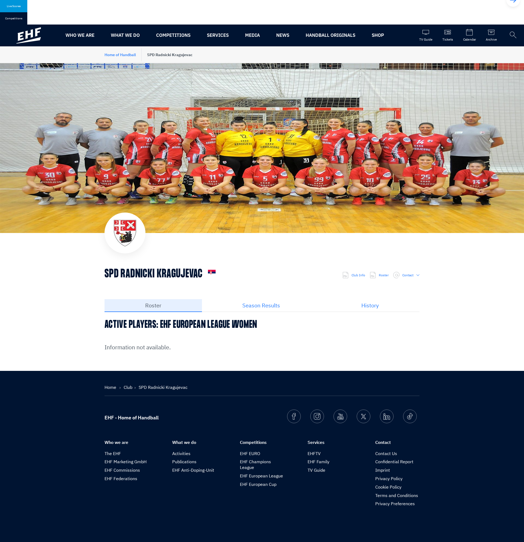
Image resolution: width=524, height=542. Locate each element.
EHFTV (314, 453)
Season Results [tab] (261, 305)
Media (252, 35)
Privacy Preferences (395, 503)
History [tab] (370, 305)
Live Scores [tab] (14, 6)
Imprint (382, 470)
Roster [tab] (153, 305)
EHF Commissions (122, 470)
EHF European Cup (258, 484)
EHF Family (318, 461)
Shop (378, 35)
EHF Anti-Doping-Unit (193, 470)
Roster (384, 275)
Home (111, 387)
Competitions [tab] (13, 18)
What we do (125, 35)
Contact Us (386, 453)
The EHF (113, 453)
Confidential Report (394, 461)
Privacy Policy (389, 478)
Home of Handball (120, 54)
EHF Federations (121, 478)
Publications (184, 461)
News (282, 35)
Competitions (173, 35)
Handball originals (330, 35)
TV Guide (316, 470)
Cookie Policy (388, 487)
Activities (181, 453)
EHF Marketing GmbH (126, 461)
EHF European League (261, 476)
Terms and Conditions (396, 495)
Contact (407, 275)
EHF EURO (250, 453)
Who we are (80, 35)
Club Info (358, 275)
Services (218, 35)
